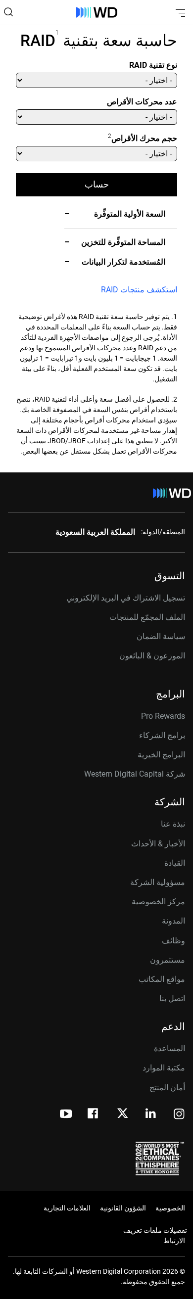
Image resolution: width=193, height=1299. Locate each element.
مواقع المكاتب (162, 979)
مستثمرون (167, 960)
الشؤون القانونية (123, 1208)
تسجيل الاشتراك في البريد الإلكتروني (125, 598)
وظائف (173, 940)
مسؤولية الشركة (157, 882)
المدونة (173, 921)
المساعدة (169, 1048)
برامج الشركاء (162, 735)
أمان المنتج (167, 1087)
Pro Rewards (163, 716)
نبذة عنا (173, 824)
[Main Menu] (179, 12)
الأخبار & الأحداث (158, 843)
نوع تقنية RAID (153, 65)
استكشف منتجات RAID (139, 289)
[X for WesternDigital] (122, 1114)
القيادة (174, 863)
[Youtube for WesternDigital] (66, 1114)
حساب (97, 184)
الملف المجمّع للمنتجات (147, 617)
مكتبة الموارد (164, 1067)
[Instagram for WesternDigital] (179, 1114)
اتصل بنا (172, 998)
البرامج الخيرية (161, 754)
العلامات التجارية (67, 1208)
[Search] (8, 11)
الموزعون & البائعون (152, 655)
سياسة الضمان (161, 636)
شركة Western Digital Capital (134, 774)
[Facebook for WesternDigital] (93, 1114)
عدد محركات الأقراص (142, 101)
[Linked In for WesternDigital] (151, 1114)
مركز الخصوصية (158, 901)
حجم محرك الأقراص (142, 138)
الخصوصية (170, 1208)
